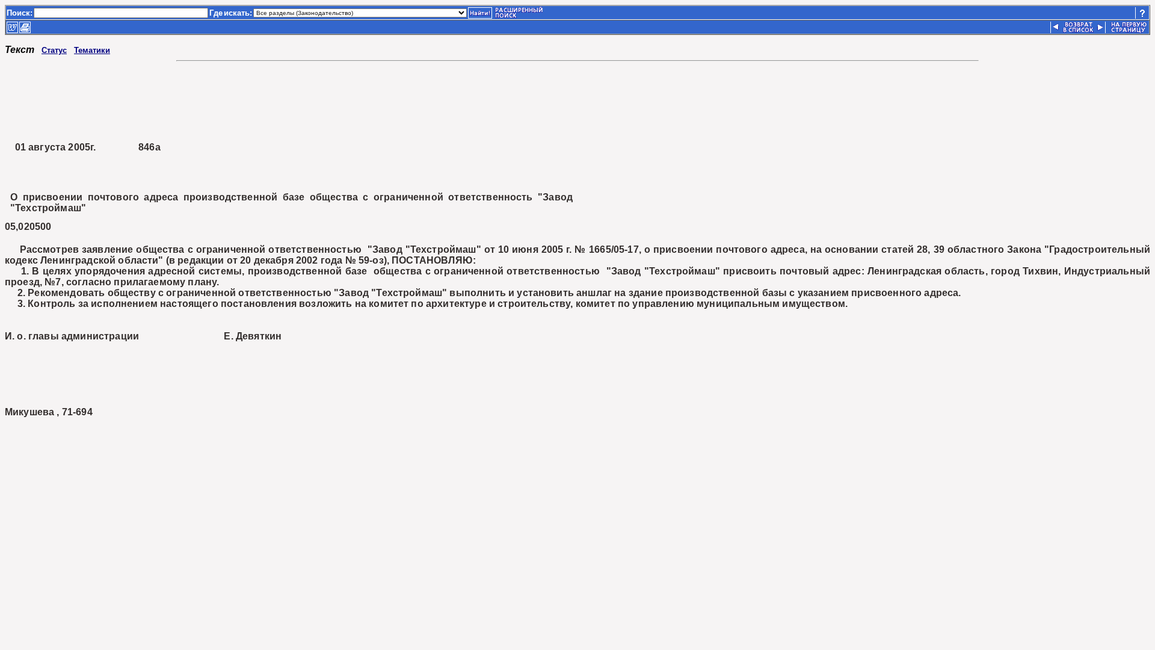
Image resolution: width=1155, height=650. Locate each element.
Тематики (92, 50)
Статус (54, 50)
